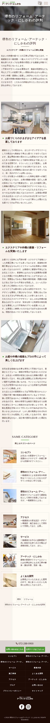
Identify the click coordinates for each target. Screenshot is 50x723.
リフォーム (28, 599)
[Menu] (46, 3)
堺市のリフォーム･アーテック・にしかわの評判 (25, 604)
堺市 (19, 599)
